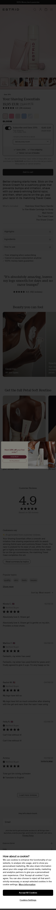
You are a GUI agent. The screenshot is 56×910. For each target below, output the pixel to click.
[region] (28, 879)
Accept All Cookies (28, 892)
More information (27, 884)
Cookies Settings (28, 900)
